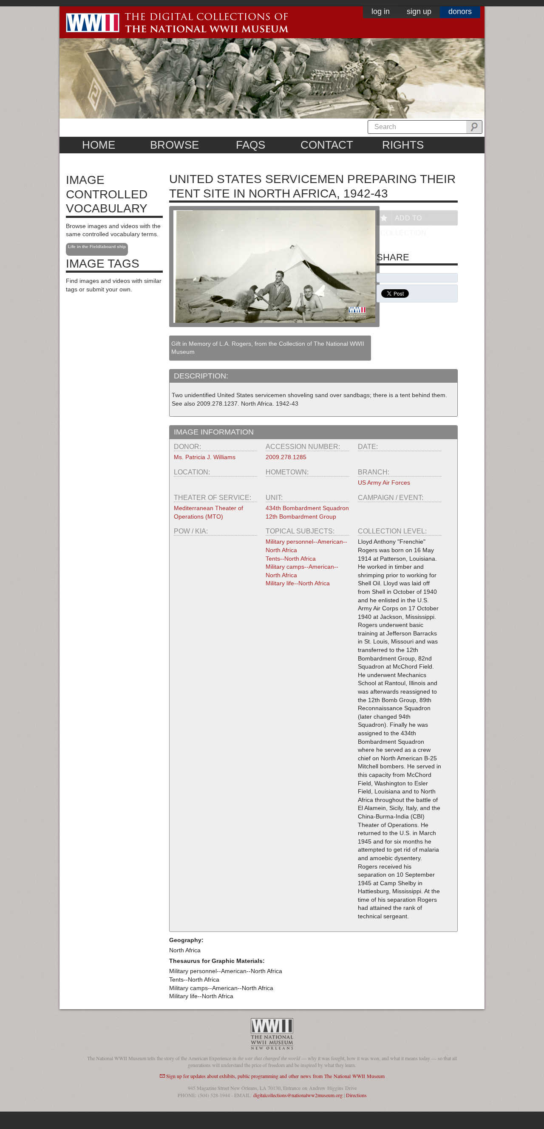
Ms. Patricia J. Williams (204, 457)
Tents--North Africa (291, 558)
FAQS (250, 144)
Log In (380, 11)
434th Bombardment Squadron (307, 508)
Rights (403, 144)
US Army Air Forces (384, 482)
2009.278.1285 (286, 457)
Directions (356, 1095)
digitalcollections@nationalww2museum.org (298, 1095)
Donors (460, 11)
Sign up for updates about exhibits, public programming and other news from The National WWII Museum (275, 1076)
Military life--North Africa (298, 583)
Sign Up (419, 11)
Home (98, 144)
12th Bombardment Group (301, 516)
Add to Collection (403, 220)
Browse (174, 144)
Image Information (214, 432)
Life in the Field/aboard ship (97, 246)
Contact (326, 144)
